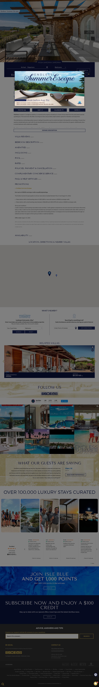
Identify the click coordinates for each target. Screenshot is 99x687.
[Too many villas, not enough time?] (95, 675)
